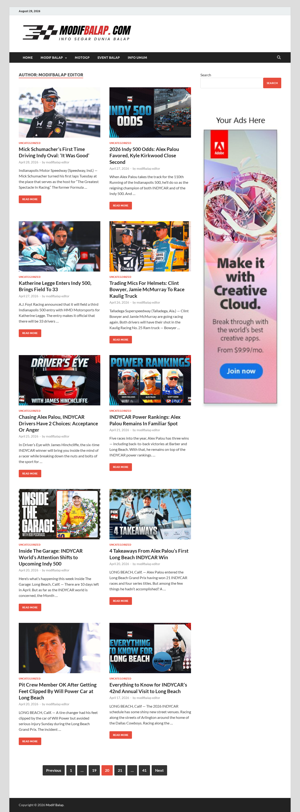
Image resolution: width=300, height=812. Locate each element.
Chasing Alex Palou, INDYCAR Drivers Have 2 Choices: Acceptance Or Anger (58, 423)
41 (144, 770)
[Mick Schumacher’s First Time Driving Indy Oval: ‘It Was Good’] (59, 112)
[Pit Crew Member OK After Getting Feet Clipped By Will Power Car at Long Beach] (59, 648)
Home (28, 57)
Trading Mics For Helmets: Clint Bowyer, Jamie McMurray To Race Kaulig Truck (146, 289)
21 (120, 770)
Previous (53, 770)
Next (159, 770)
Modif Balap (52, 57)
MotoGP (82, 57)
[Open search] (278, 57)
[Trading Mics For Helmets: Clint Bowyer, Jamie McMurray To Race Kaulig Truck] (150, 246)
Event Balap (109, 57)
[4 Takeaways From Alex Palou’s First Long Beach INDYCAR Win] (150, 514)
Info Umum (137, 57)
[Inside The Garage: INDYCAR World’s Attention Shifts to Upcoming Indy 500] (59, 514)
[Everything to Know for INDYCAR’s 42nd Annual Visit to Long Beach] (150, 648)
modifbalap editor (57, 162)
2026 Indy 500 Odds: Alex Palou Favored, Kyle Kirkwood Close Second (144, 155)
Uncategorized (30, 143)
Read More (28, 198)
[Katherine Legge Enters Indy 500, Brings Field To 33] (59, 246)
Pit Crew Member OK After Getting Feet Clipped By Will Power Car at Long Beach (58, 691)
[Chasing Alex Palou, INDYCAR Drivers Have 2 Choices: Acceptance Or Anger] (59, 380)
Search (205, 75)
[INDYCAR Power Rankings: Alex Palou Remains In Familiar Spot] (150, 380)
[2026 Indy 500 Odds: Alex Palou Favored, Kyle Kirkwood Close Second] (150, 112)
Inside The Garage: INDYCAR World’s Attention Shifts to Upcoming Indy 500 (51, 557)
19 (94, 770)
